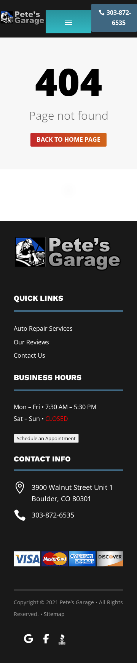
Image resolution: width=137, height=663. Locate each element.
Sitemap (54, 614)
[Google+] (28, 639)
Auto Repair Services (43, 328)
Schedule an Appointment (46, 438)
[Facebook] (46, 639)
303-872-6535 (119, 17)
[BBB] (62, 638)
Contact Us (29, 355)
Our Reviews (31, 342)
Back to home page (68, 139)
